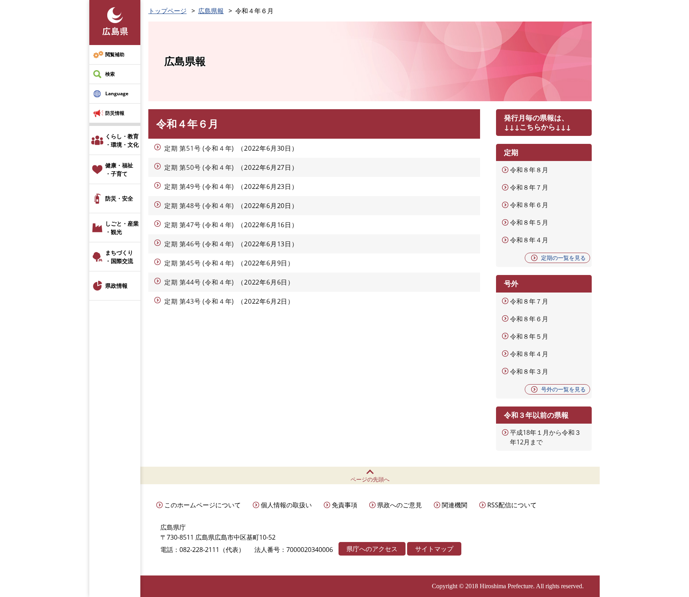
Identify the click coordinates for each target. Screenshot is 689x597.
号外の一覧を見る (563, 389)
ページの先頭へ (370, 479)
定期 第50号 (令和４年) (199, 167)
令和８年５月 (529, 222)
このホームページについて (202, 505)
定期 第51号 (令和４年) (199, 148)
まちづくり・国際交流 (119, 257)
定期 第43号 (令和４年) (199, 301)
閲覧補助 (114, 54)
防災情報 (114, 113)
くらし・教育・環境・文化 (122, 140)
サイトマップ (434, 548)
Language (116, 93)
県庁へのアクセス (372, 548)
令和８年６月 (529, 204)
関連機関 (454, 505)
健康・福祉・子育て (119, 169)
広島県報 (211, 10)
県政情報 (116, 285)
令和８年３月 (529, 371)
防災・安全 (119, 198)
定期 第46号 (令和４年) (199, 244)
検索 (110, 74)
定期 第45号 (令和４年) (199, 263)
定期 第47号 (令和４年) (199, 224)
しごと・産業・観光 (122, 228)
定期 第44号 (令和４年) (199, 282)
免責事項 (344, 505)
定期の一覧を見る (563, 257)
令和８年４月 (529, 240)
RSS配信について (512, 505)
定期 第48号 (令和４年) (199, 205)
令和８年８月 (529, 169)
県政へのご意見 (399, 505)
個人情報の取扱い (286, 505)
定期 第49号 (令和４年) (199, 186)
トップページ (167, 10)
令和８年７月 (529, 187)
